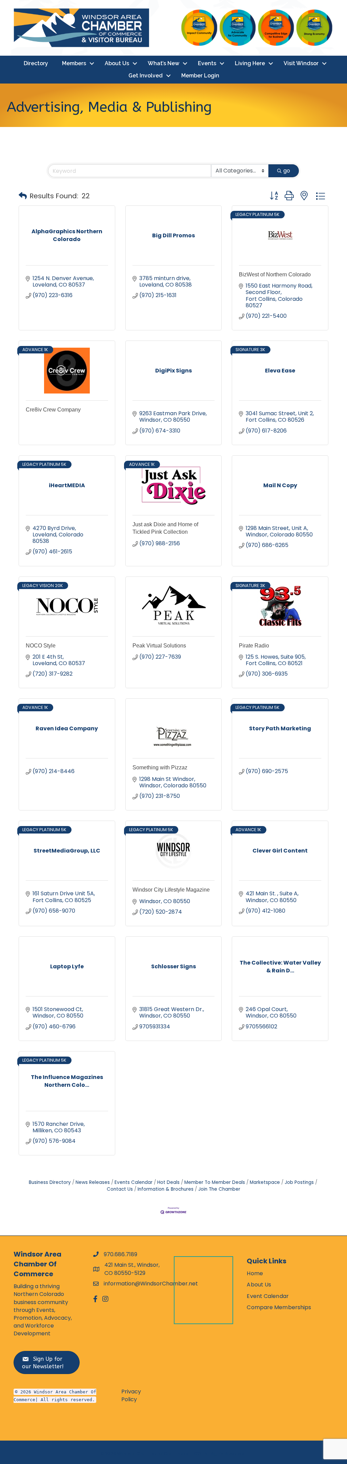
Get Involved (145, 75)
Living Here (250, 63)
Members (74, 63)
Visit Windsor (301, 63)
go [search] (286, 171)
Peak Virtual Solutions (159, 645)
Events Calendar (133, 1182)
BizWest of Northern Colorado (275, 274)
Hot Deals (168, 1182)
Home (255, 1273)
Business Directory (50, 1182)
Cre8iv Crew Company (53, 410)
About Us (117, 63)
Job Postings (299, 1182)
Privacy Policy (131, 1395)
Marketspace (265, 1182)
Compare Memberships (279, 1307)
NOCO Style (41, 645)
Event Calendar (267, 1296)
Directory (36, 63)
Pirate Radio (254, 645)
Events (207, 63)
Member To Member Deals (214, 1182)
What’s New (163, 63)
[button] (23, 196)
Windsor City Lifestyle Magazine (171, 890)
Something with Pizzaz (159, 767)
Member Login (200, 75)
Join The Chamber (219, 1189)
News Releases (93, 1182)
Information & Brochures (165, 1189)
